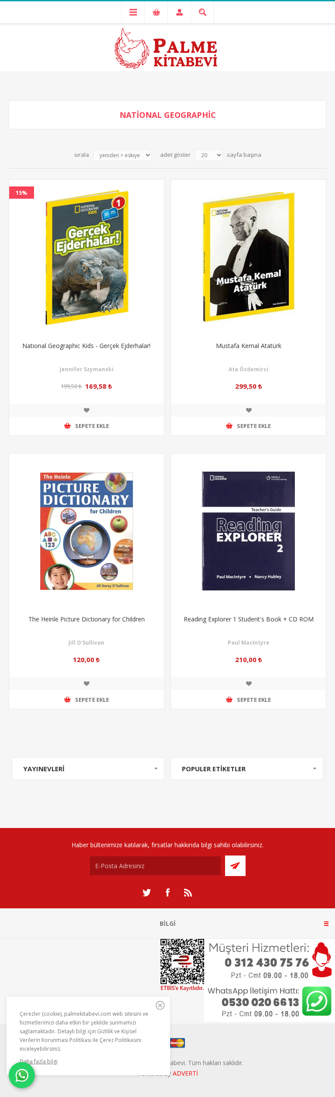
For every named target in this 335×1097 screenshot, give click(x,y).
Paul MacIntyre (249, 642)
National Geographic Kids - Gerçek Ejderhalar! (86, 346)
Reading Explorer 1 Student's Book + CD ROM (249, 619)
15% (21, 193)
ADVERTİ (185, 1073)
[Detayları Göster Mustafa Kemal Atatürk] (248, 257)
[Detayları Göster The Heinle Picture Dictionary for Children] (86, 531)
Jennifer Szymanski (86, 369)
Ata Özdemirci (248, 369)
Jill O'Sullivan (86, 642)
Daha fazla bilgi (39, 1061)
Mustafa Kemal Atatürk (248, 346)
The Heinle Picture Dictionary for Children (86, 619)
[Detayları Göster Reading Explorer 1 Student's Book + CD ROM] (248, 531)
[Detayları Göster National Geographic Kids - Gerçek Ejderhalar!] (86, 257)
